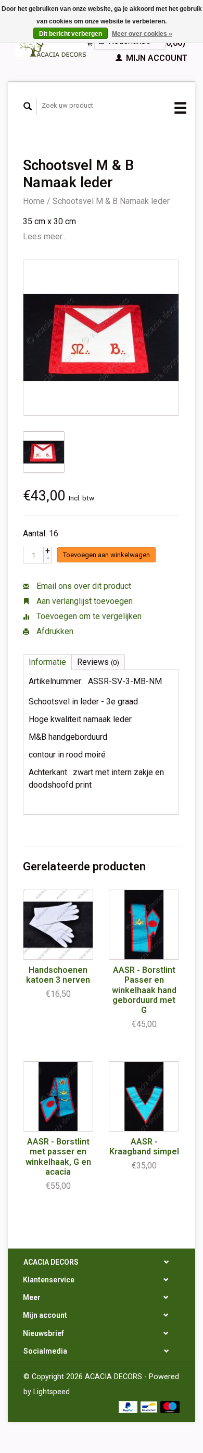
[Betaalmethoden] (129, 1406)
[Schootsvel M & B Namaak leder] (101, 337)
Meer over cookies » (142, 33)
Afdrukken (53, 631)
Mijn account (155, 58)
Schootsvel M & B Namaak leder (111, 201)
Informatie (47, 662)
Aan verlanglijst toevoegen (83, 601)
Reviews (98, 662)
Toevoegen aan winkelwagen (106, 555)
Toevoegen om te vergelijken (88, 616)
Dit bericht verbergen (70, 33)
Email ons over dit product (82, 586)
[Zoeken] (27, 106)
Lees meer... (45, 236)
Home (34, 201)
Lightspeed (51, 1391)
